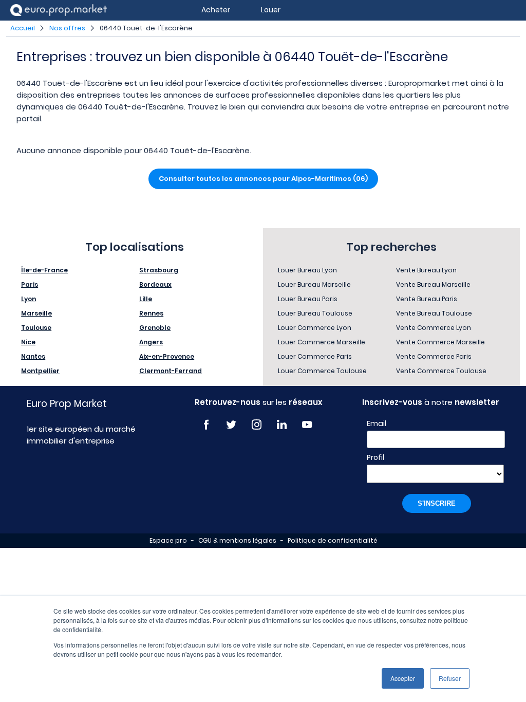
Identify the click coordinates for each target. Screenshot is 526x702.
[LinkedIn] (281, 425)
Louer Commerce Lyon (314, 327)
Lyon (28, 298)
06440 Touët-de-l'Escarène (146, 28)
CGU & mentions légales (237, 540)
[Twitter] (231, 425)
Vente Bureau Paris (426, 298)
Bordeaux (155, 284)
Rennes (151, 313)
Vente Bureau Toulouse (434, 313)
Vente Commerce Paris (434, 356)
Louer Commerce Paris (315, 356)
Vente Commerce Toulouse (441, 370)
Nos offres (67, 28)
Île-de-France (44, 270)
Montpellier (40, 370)
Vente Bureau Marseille (433, 284)
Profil (375, 457)
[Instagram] (256, 425)
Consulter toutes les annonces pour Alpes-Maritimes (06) (263, 178)
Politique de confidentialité (332, 540)
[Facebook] (206, 425)
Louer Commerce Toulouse (322, 370)
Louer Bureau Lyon (307, 270)
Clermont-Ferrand (170, 370)
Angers (151, 342)
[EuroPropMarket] (58, 10)
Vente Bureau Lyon (426, 270)
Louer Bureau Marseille (314, 284)
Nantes (33, 356)
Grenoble (155, 327)
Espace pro (168, 540)
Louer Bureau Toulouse (315, 313)
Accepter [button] (402, 678)
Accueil (22, 28)
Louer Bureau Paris (307, 298)
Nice (28, 342)
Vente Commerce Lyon (433, 327)
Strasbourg (158, 270)
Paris (29, 284)
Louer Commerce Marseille (321, 342)
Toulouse (36, 327)
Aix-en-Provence (166, 356)
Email (376, 423)
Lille (145, 298)
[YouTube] (306, 425)
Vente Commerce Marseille (440, 342)
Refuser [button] (450, 678)
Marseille (36, 313)
